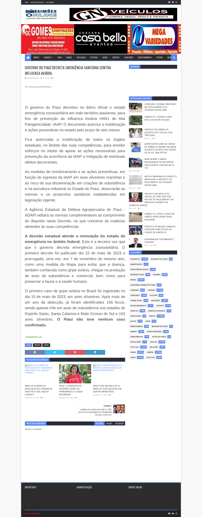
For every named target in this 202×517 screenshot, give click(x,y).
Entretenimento (145, 57)
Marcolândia (136, 326)
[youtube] (172, 2)
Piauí (60, 57)
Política (94, 57)
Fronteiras (135, 316)
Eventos (134, 311)
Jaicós (133, 321)
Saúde (105, 57)
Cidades (47, 57)
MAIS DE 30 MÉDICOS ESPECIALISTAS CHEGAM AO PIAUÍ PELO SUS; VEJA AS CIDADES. (38, 390)
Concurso (128, 57)
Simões (36, 57)
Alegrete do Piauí (159, 259)
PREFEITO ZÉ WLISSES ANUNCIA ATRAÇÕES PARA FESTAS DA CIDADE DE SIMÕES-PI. (160, 229)
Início (27, 2)
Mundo (170, 57)
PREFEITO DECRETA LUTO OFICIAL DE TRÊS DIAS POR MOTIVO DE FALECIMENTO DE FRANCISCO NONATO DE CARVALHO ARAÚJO (151, 199)
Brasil (69, 57)
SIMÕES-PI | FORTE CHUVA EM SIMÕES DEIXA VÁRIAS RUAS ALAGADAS (159, 217)
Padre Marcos (136, 337)
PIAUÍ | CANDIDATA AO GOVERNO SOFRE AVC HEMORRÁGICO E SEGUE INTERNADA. (71, 390)
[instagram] (176, 2)
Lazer (147, 321)
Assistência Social (139, 269)
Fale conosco (50, 2)
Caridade (134, 290)
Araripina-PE (136, 264)
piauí (132, 357)
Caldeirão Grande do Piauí (142, 285)
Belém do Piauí (137, 275)
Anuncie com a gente (37, 2)
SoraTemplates (31, 513)
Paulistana (135, 342)
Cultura (153, 295)
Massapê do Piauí (160, 326)
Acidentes (135, 259)
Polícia (159, 57)
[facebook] (169, 2)
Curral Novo (136, 301)
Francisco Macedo (156, 311)
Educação (81, 57)
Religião (154, 347)
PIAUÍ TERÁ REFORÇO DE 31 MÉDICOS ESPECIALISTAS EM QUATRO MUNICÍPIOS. (107, 389)
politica (151, 357)
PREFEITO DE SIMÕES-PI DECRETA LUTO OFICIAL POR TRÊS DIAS (158, 132)
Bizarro (156, 275)
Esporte (115, 57)
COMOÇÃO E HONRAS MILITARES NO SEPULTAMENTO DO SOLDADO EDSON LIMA (160, 107)
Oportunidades (154, 332)
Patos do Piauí (159, 337)
